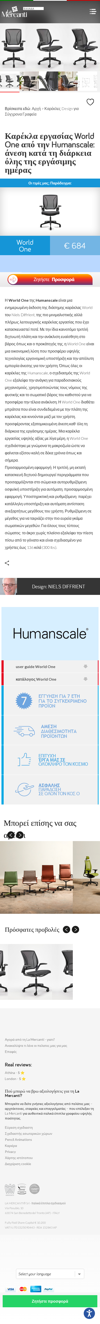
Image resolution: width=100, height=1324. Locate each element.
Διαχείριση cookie (18, 1164)
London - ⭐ (15, 1079)
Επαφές (11, 1051)
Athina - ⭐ (15, 1073)
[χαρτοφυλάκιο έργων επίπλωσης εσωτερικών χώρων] (51, 760)
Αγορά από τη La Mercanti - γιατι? (30, 1039)
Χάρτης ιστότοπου (19, 1158)
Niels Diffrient (58, 586)
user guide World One (35, 666)
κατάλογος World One (36, 679)
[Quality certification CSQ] (22, 1190)
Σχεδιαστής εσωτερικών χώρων (28, 1133)
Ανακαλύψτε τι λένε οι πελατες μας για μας (36, 1045)
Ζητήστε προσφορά (50, 1301)
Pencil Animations (18, 1139)
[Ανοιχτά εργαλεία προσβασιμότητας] (89, 1313)
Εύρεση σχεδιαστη (19, 1127)
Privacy (10, 1152)
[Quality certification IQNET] (34, 1190)
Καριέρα (11, 1145)
